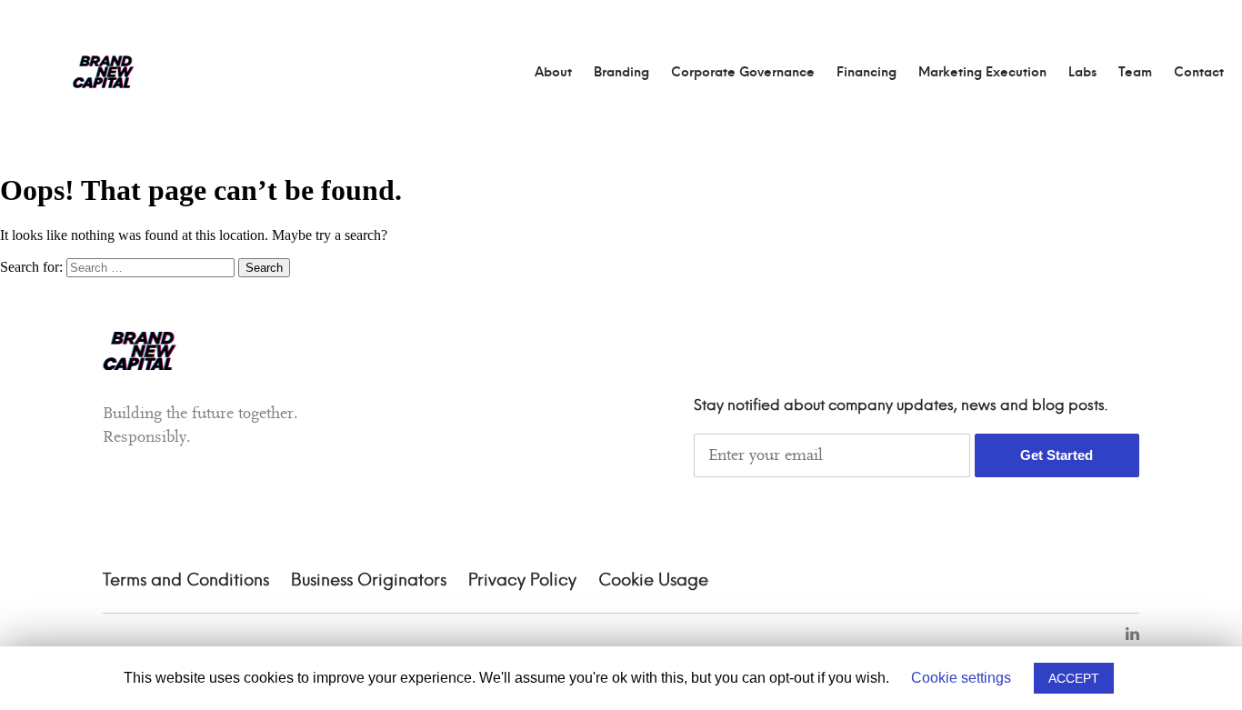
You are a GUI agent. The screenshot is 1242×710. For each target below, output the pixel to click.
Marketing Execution (982, 73)
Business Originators (368, 581)
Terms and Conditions (186, 581)
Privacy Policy (522, 581)
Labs (1082, 73)
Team (1135, 73)
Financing (866, 73)
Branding (621, 73)
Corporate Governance (743, 73)
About (553, 73)
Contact (1199, 73)
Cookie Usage (653, 581)
